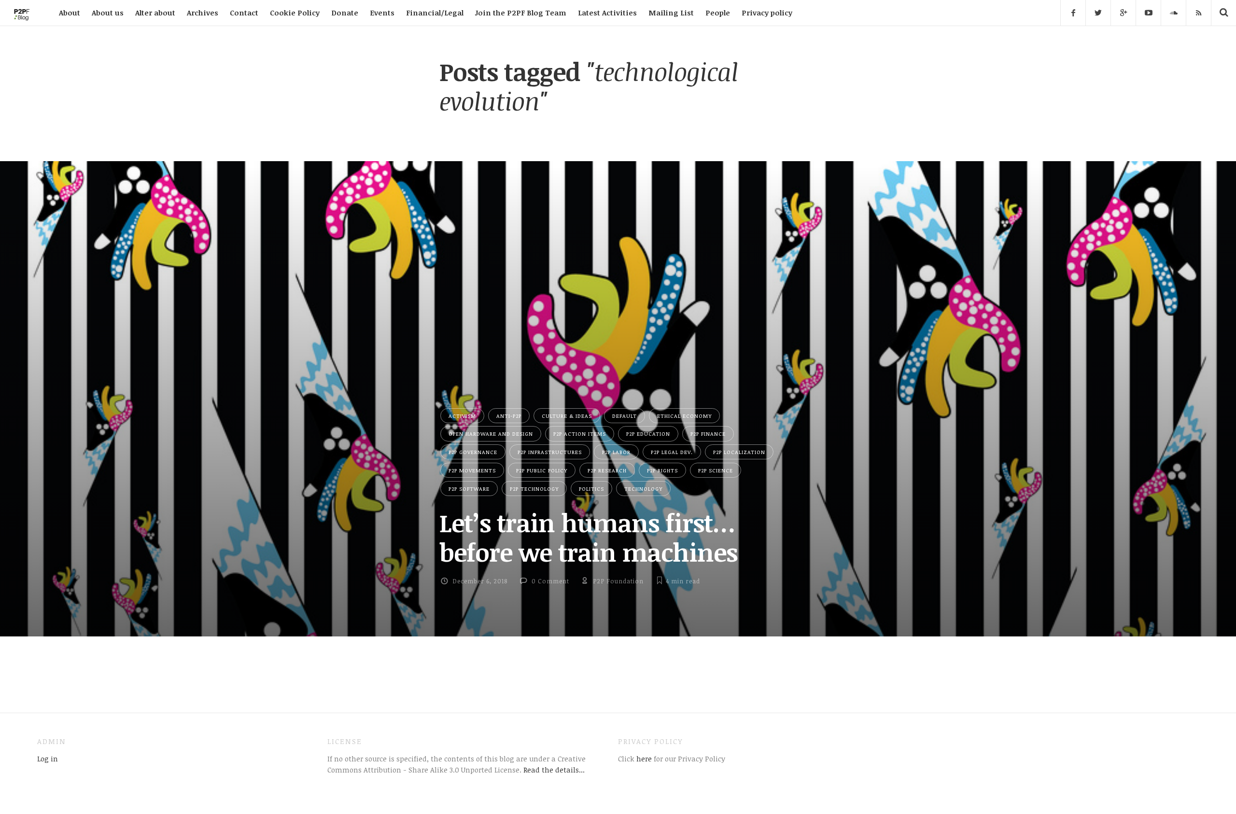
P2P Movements (472, 470)
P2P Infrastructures (550, 451)
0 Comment (550, 581)
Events (382, 12)
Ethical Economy (684, 415)
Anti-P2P (508, 415)
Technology (643, 488)
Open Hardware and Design (491, 433)
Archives (202, 12)
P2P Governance (473, 451)
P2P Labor (616, 451)
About (69, 12)
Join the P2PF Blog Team (520, 12)
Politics (591, 488)
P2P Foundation (618, 581)
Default (624, 415)
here (643, 758)
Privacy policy (767, 12)
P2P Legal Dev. (672, 451)
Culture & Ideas (567, 415)
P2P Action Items (579, 433)
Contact (244, 12)
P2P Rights (662, 470)
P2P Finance (708, 433)
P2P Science (715, 470)
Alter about (155, 12)
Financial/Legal (435, 12)
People (717, 12)
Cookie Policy (295, 12)
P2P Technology (534, 488)
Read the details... (554, 769)
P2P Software (469, 488)
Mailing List (671, 12)
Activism (462, 415)
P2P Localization (739, 451)
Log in (47, 758)
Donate (344, 12)
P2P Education (648, 433)
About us (108, 12)
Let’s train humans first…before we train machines (588, 537)
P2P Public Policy (541, 470)
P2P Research (607, 470)
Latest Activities (607, 12)
